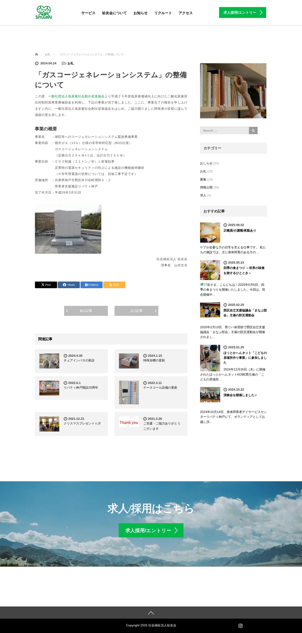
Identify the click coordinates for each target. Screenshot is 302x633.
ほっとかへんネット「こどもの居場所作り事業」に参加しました (245, 357)
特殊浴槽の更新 (154, 360)
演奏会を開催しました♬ (241, 395)
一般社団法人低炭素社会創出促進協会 (76, 96)
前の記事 (86, 311)
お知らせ (141, 13)
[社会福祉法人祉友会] (43, 11)
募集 (203, 179)
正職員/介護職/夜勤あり (240, 230)
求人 (203, 195)
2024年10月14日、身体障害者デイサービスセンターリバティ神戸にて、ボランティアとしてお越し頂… (233, 417)
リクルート (163, 13)
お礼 (70, 63)
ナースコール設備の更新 (160, 387)
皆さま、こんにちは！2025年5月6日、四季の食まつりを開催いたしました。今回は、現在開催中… (232, 289)
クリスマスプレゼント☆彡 (82, 423)
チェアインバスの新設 (79, 360)
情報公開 (206, 187)
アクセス (186, 13)
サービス (88, 13)
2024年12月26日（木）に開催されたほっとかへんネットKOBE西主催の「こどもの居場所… (233, 374)
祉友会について (114, 13)
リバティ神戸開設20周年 (81, 387)
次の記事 (136, 311)
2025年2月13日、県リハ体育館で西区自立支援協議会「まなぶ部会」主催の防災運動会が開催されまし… (232, 332)
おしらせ (206, 163)
